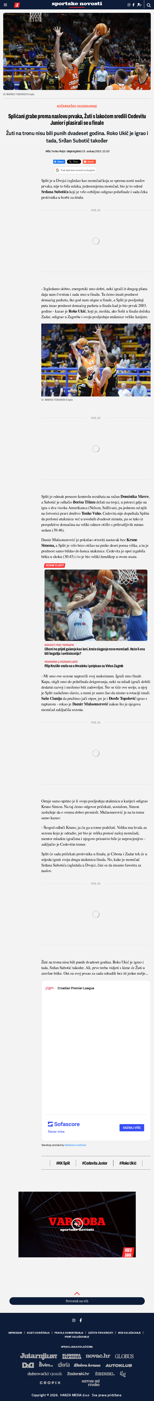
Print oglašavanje (77, 1336)
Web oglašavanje (129, 1332)
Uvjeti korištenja (38, 1332)
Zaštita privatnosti (100, 1332)
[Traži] (149, 5)
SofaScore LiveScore (75, 1145)
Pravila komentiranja (69, 1332)
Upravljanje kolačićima (77, 1347)
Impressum (15, 1332)
